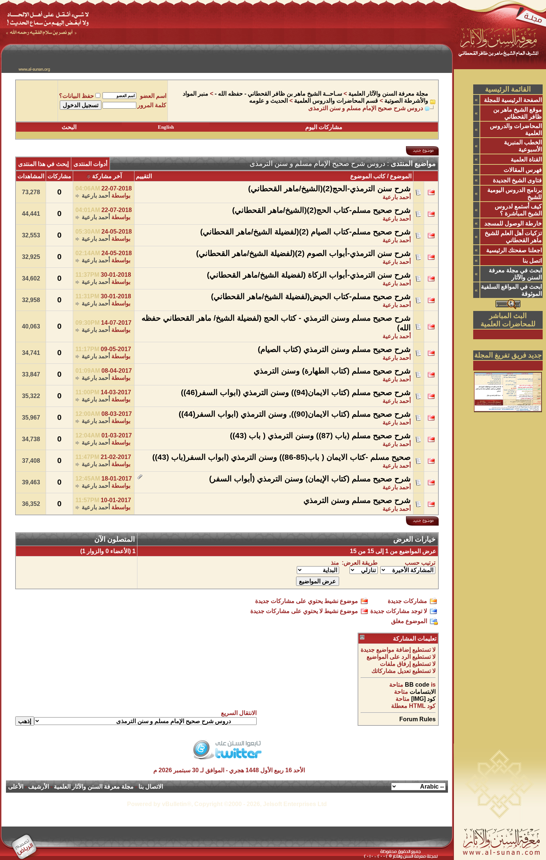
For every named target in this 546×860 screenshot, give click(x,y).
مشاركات (59, 176)
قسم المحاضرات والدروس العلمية (336, 100)
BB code (417, 684)
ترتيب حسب (420, 562)
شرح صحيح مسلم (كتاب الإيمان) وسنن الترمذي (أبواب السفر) (310, 478)
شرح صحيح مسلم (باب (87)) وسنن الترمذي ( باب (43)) (320, 435)
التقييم (144, 176)
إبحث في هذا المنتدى (43, 164)
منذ (335, 562)
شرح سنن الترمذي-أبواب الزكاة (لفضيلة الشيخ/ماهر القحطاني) (309, 274)
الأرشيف (38, 786)
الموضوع (401, 176)
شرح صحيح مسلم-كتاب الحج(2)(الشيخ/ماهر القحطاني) (321, 210)
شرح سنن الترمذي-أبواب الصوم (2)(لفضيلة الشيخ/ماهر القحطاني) (303, 253)
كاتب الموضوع (368, 176)
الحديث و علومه (268, 100)
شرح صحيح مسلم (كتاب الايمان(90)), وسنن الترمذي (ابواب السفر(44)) (295, 414)
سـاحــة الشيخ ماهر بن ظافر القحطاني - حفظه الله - (278, 93)
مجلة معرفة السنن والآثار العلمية (388, 93)
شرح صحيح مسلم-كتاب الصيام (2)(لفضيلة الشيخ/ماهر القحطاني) (305, 231)
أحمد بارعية (397, 197)
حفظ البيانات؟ (76, 96)
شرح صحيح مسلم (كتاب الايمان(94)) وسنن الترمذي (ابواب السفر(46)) (296, 392)
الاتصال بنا (151, 786)
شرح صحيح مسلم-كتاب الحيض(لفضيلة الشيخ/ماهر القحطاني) (311, 296)
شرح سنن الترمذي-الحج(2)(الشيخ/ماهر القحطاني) (329, 188)
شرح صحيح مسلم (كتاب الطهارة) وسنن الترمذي (332, 370)
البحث (69, 127)
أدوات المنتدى (90, 164)
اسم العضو (153, 96)
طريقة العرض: (360, 562)
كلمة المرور (151, 105)
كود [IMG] (423, 699)
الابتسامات (423, 692)
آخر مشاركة (107, 176)
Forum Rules (417, 719)
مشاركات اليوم (323, 127)
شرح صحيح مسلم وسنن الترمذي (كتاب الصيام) (334, 349)
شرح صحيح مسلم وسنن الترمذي (357, 500)
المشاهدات (30, 176)
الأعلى (15, 786)
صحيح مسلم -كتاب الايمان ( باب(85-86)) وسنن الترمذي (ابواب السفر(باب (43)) (281, 457)
